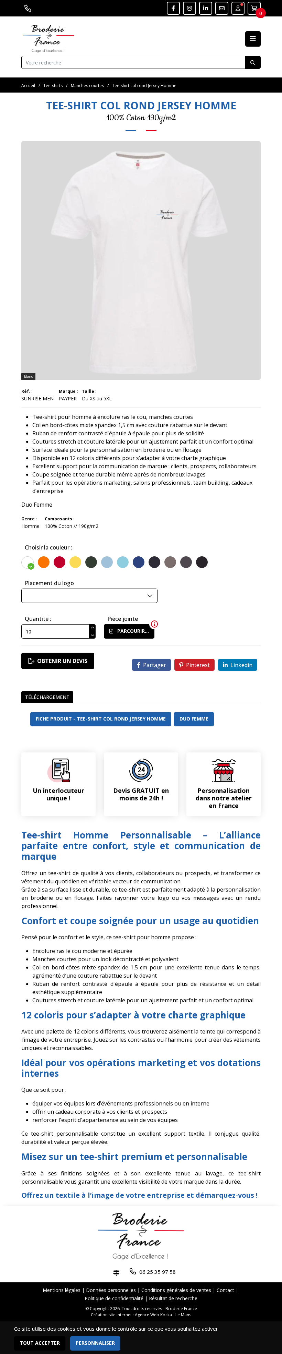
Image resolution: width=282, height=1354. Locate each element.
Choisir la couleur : (48, 547)
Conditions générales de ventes (176, 1290)
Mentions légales (61, 1290)
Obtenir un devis (62, 661)
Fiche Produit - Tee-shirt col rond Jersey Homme (101, 718)
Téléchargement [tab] (47, 697)
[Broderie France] (48, 38)
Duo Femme (36, 504)
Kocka (166, 1315)
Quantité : (38, 618)
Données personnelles (111, 1290)
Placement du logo (49, 583)
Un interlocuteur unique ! (58, 794)
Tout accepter (40, 1343)
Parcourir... (132, 631)
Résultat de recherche (173, 1298)
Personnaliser (95, 1343)
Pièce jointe (122, 618)
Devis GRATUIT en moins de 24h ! (141, 794)
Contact (225, 1290)
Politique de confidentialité (114, 1298)
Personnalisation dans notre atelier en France (224, 798)
